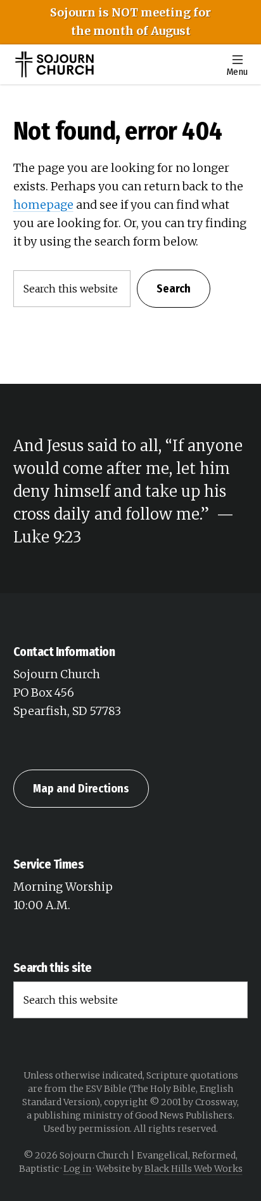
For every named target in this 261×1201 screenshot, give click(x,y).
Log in (77, 1168)
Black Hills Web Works (193, 1168)
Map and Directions (81, 789)
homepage (43, 204)
